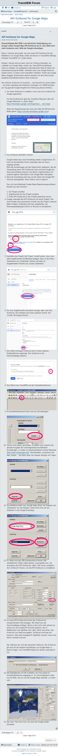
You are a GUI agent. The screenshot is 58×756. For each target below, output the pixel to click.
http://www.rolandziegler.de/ (18, 452)
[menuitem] (7, 7)
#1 (2, 40)
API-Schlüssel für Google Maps (29, 18)
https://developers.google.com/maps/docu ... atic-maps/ (28, 104)
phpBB (22, 751)
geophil (3, 31)
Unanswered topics (7, 14)
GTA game (33, 749)
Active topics (19, 14)
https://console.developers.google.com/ (32, 111)
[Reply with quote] (50, 31)
